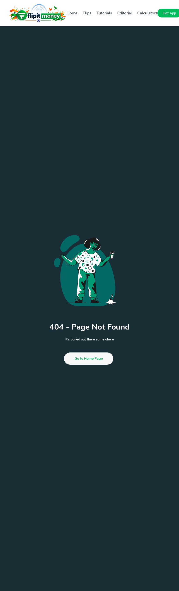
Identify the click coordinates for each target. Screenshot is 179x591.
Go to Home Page (88, 358)
